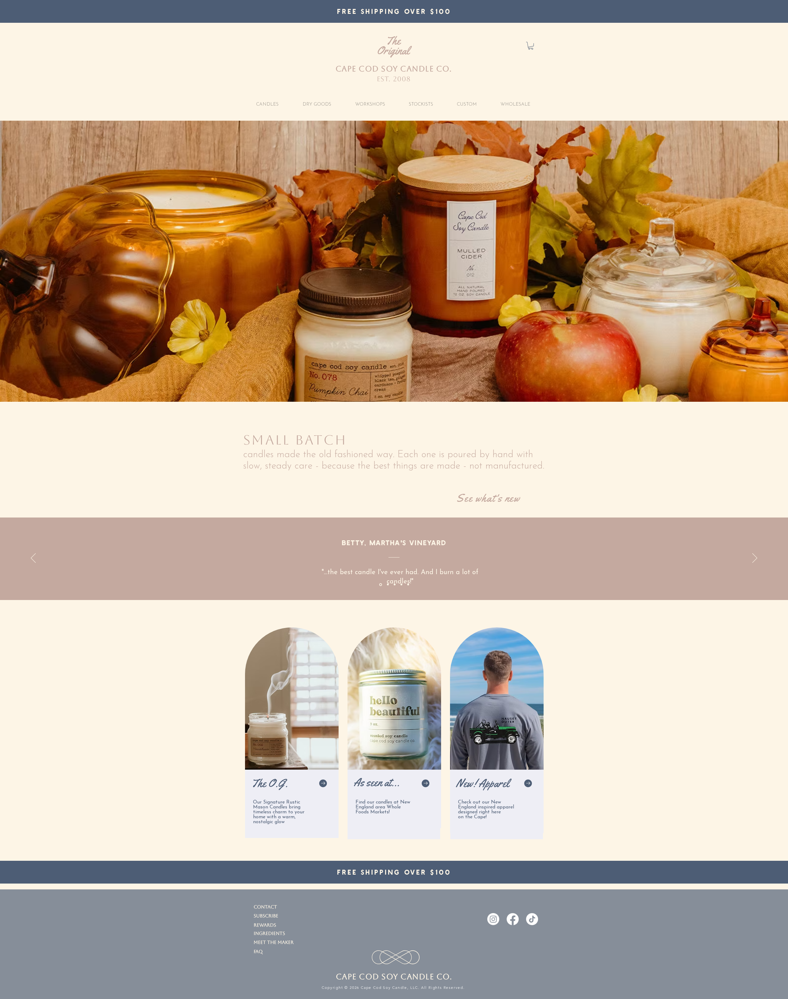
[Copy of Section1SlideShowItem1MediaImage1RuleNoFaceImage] (387, 584)
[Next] (754, 558)
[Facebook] (513, 919)
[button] (530, 46)
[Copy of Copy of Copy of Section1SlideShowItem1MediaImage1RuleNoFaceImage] (401, 585)
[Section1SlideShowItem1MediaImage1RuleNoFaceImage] (380, 585)
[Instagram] (493, 919)
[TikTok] (532, 919)
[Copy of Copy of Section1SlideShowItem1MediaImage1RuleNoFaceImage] (395, 585)
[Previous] (33, 558)
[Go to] (323, 783)
